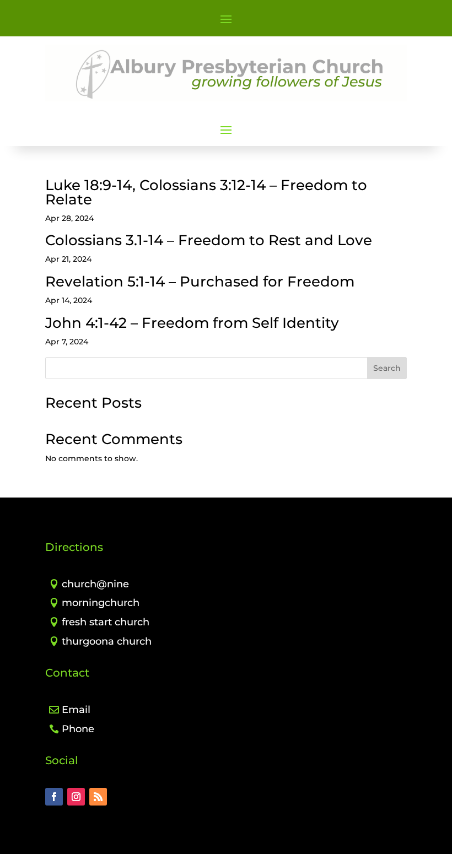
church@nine (95, 584)
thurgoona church (107, 641)
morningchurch (100, 603)
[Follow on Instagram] (76, 797)
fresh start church (105, 622)
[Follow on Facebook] (54, 797)
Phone (78, 729)
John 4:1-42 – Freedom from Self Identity (192, 323)
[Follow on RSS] (98, 797)
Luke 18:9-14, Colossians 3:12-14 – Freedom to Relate (206, 192)
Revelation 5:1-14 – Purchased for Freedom (199, 281)
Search (387, 368)
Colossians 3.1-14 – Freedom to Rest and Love (208, 240)
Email (76, 710)
